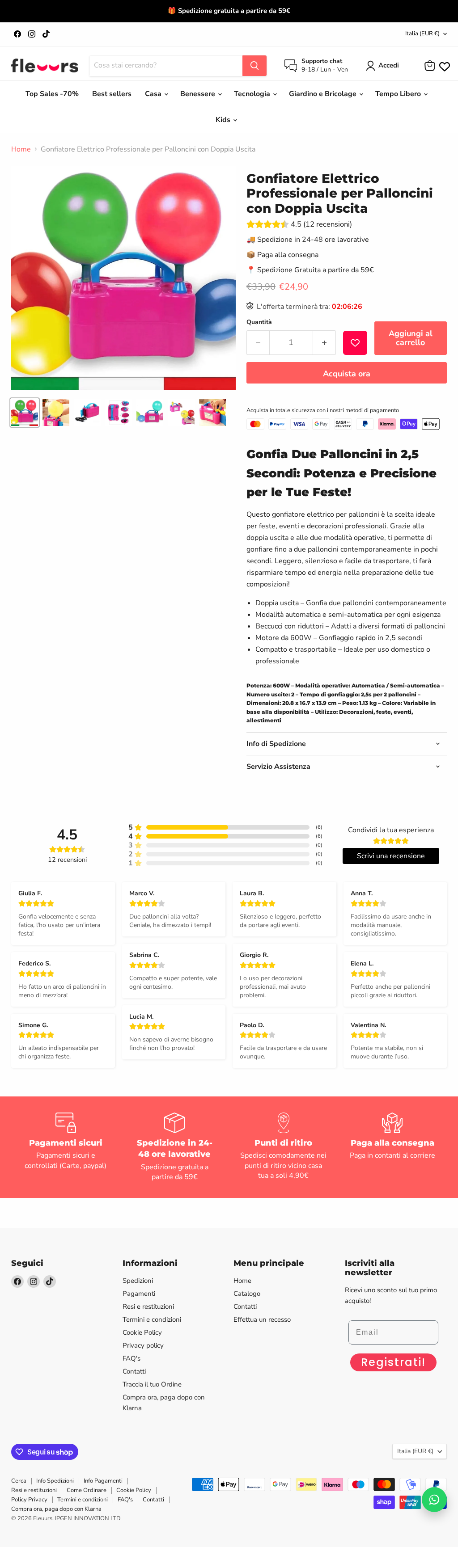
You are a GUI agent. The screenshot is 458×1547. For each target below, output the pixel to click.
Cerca (18, 1481)
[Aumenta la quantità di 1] (324, 342)
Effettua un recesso (262, 1319)
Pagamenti (139, 1293)
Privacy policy (143, 1345)
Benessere (198, 94)
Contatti (134, 1371)
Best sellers (111, 94)
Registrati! (393, 1362)
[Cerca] (254, 65)
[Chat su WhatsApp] (434, 1499)
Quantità (259, 322)
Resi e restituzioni (148, 1306)
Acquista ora (346, 373)
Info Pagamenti (103, 1481)
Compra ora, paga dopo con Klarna (56, 1509)
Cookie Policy (142, 1332)
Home (21, 149)
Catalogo (246, 1293)
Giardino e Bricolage (323, 94)
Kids (224, 120)
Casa (154, 94)
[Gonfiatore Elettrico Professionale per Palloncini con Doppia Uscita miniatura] (24, 412)
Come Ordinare (86, 1490)
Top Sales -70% (52, 94)
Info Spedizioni (55, 1481)
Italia (422, 34)
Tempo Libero (399, 94)
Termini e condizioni (152, 1319)
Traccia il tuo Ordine (152, 1384)
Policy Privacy (29, 1500)
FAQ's (131, 1358)
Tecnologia (253, 94)
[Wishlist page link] (443, 65)
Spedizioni (138, 1280)
